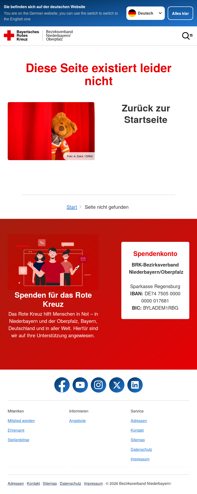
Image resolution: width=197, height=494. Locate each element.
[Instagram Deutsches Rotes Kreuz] (98, 385)
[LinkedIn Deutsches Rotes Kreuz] (135, 385)
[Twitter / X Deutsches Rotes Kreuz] (116, 385)
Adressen (139, 420)
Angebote (77, 420)
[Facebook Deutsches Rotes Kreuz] (62, 385)
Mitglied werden (21, 420)
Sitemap (138, 439)
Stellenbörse (18, 439)
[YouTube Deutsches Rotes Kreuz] (80, 385)
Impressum (140, 459)
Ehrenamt (16, 430)
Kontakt (137, 430)
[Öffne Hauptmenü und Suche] (187, 36)
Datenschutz (141, 449)
